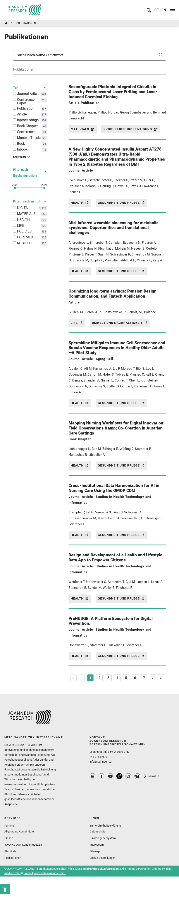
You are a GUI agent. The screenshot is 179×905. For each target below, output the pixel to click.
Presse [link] (8, 838)
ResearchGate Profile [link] (119, 776)
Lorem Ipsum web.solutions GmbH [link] (45, 873)
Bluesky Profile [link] (137, 776)
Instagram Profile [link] (128, 776)
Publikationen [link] (12, 857)
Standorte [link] (10, 851)
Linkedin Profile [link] (93, 776)
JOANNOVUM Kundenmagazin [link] (23, 844)
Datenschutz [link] (97, 831)
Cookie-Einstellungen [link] (102, 857)
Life (74, 323)
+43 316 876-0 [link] (98, 756)
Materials (80, 129)
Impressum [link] (97, 844)
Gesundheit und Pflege (119, 202)
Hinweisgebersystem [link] (103, 838)
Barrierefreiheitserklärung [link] (105, 825)
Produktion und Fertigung (127, 129)
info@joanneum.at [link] (101, 761)
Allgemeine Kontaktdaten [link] (19, 831)
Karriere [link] (9, 825)
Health (77, 202)
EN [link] (163, 10)
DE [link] (156, 10)
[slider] (15, 188)
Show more (19, 156)
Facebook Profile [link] (101, 776)
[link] (5, 889)
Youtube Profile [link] (110, 776)
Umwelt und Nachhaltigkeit (117, 323)
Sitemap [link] (95, 851)
